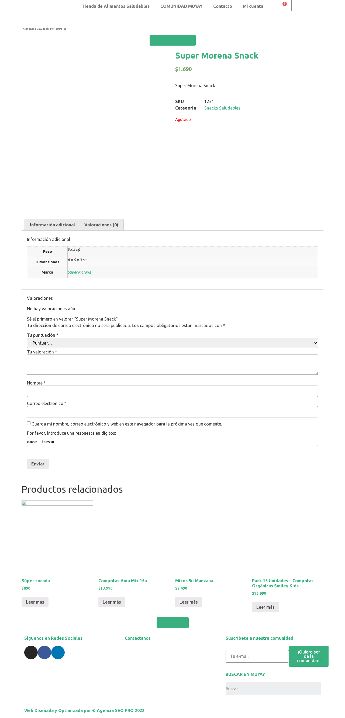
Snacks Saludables (222, 108)
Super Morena (79, 272)
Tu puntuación (42, 335)
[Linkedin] (58, 652)
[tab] (52, 225)
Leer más (35, 602)
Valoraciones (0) (101, 224)
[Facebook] (44, 652)
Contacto (222, 6)
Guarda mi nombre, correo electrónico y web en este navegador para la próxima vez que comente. (127, 424)
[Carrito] (283, 5)
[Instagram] (31, 652)
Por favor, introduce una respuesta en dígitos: (71, 433)
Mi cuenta (253, 6)
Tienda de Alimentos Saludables (116, 6)
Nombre (36, 383)
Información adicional (52, 224)
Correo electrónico (47, 403)
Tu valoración (42, 352)
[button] (173, 40)
